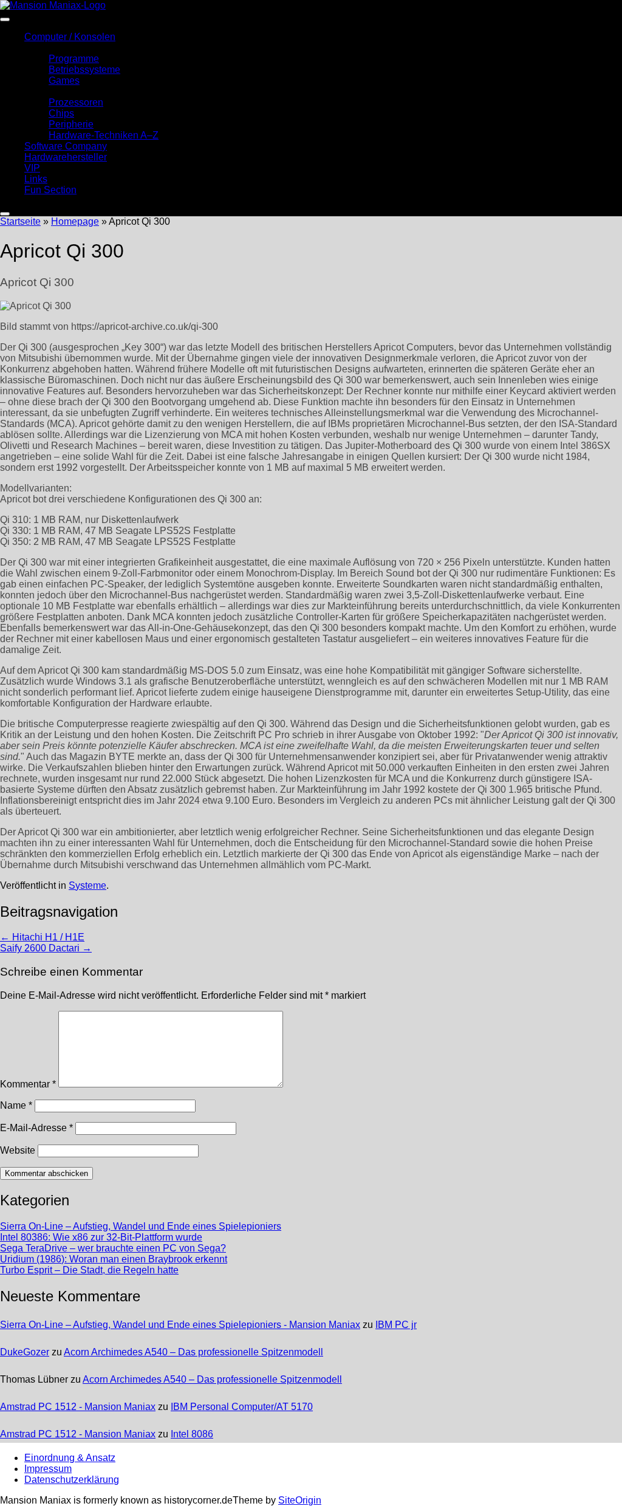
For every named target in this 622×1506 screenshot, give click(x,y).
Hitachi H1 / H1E (42, 937)
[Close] (5, 214)
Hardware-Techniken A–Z (104, 135)
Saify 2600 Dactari (46, 948)
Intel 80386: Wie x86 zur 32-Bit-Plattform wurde (101, 1237)
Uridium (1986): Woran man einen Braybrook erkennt (113, 1259)
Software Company (65, 146)
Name (16, 1105)
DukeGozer (24, 1352)
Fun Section (50, 190)
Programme (74, 58)
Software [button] (43, 48)
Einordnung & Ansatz (69, 1458)
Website (17, 1150)
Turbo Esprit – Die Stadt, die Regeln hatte (89, 1270)
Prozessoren (76, 102)
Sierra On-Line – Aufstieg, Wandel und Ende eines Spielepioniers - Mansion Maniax (180, 1324)
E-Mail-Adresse (36, 1128)
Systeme (87, 885)
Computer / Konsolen (69, 37)
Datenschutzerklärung (71, 1479)
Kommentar (28, 1084)
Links (35, 179)
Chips (61, 113)
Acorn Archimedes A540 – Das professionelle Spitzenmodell (193, 1352)
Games (64, 80)
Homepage (75, 221)
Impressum (48, 1468)
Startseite (20, 221)
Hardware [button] (45, 91)
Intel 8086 (192, 1434)
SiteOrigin (299, 1500)
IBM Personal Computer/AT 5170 (242, 1407)
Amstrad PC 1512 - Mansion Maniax (78, 1407)
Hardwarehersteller (65, 157)
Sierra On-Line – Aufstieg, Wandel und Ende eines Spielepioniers (140, 1226)
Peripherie (71, 124)
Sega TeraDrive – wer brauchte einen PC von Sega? (113, 1248)
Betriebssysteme (84, 69)
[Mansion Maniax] (53, 5)
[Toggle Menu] (5, 19)
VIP (32, 168)
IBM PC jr (396, 1324)
